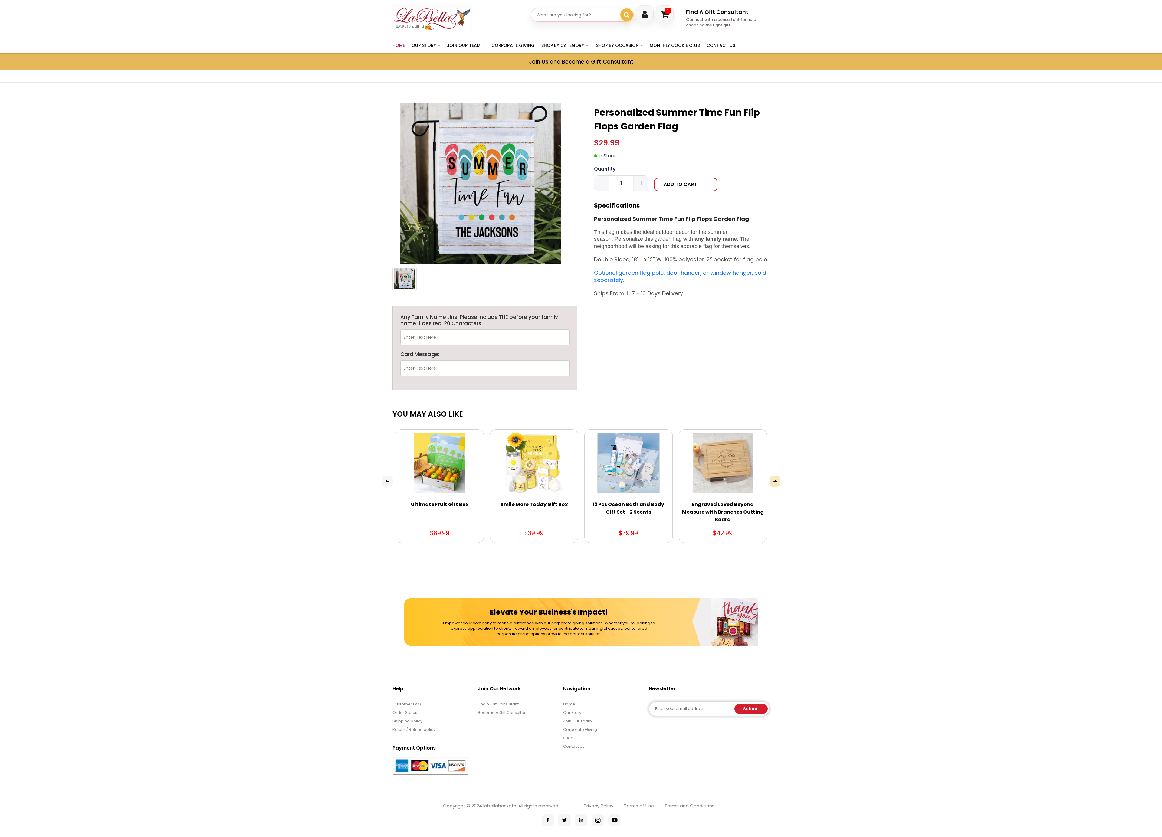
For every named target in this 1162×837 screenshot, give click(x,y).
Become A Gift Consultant (503, 712)
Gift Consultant (612, 61)
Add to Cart (680, 184)
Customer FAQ (406, 704)
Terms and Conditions (689, 806)
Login (645, 14)
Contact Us (721, 45)
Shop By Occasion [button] (617, 45)
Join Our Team (577, 721)
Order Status (404, 712)
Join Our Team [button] (464, 45)
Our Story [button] (424, 45)
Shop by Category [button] (562, 45)
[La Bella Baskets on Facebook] (548, 820)
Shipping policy (407, 721)
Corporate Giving (513, 45)
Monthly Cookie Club (675, 45)
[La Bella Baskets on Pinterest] (581, 820)
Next (775, 481)
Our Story (572, 712)
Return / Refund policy (413, 729)
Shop (568, 738)
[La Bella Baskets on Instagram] (598, 820)
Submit (751, 709)
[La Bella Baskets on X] (564, 820)
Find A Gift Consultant (717, 12)
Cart (668, 10)
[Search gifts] (626, 14)
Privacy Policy (598, 806)
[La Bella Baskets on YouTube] (614, 820)
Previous (387, 481)
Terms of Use (639, 806)
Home (398, 45)
